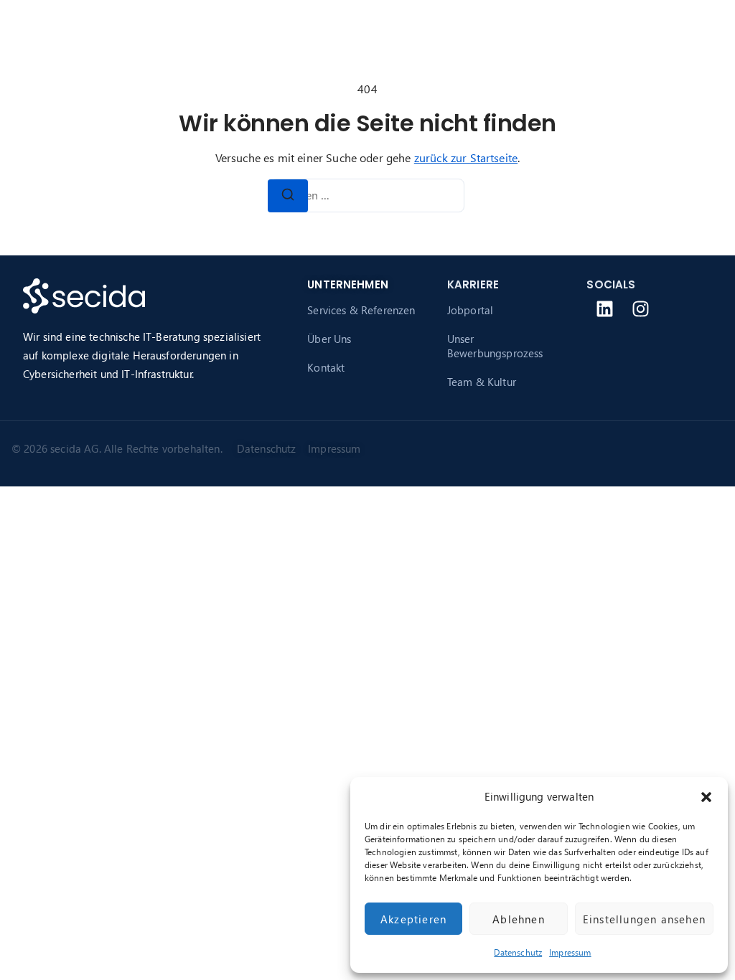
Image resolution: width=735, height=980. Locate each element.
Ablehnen (518, 919)
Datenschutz (518, 952)
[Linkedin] (604, 309)
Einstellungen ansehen (644, 919)
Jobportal (470, 310)
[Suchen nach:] (367, 195)
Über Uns (329, 338)
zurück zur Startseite (466, 157)
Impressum (570, 952)
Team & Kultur (481, 381)
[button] (706, 797)
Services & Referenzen (361, 310)
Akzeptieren (413, 919)
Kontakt (326, 367)
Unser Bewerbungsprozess (495, 345)
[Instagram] (641, 309)
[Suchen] (288, 195)
